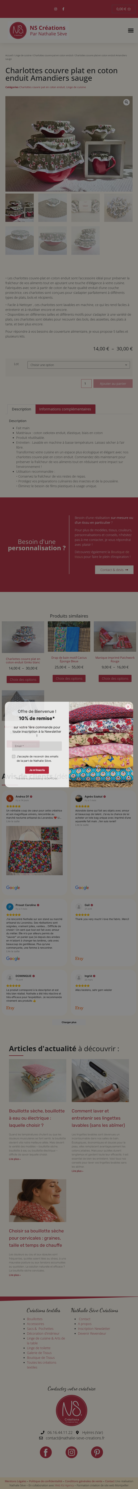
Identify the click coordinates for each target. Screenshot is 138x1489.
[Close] (128, 707)
